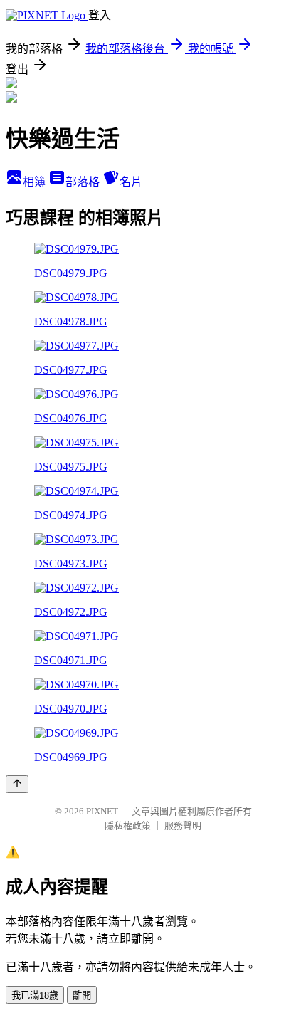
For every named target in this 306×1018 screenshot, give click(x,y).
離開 (82, 995)
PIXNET (102, 811)
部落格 (83, 182)
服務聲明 (182, 825)
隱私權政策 (128, 825)
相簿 (35, 182)
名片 (131, 182)
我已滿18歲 (34, 995)
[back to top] (17, 784)
